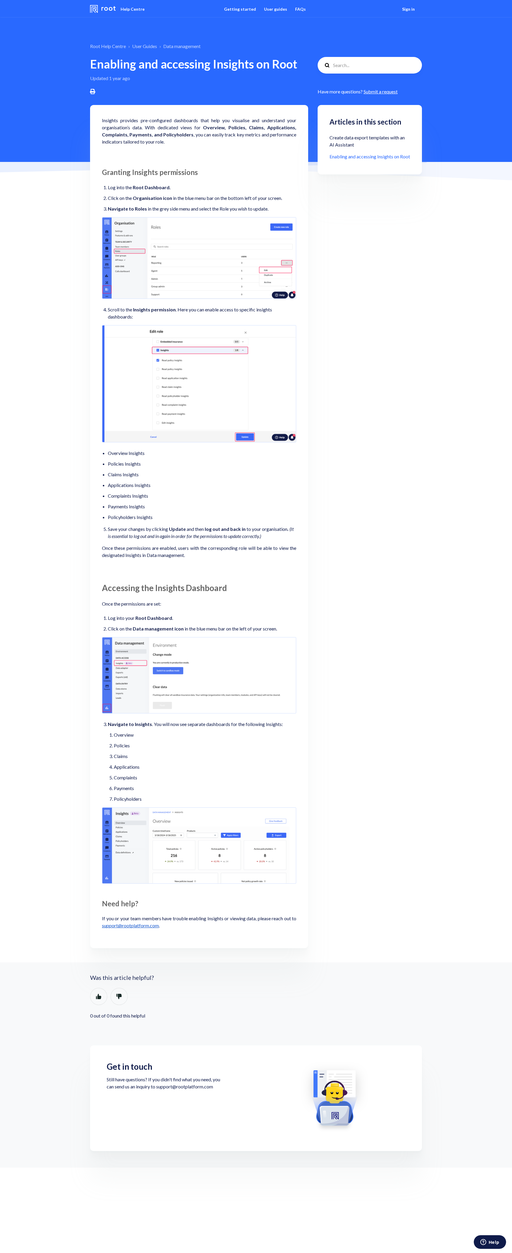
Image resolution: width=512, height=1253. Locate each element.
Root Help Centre (108, 46)
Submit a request (381, 91)
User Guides (144, 46)
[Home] (103, 9)
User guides (275, 9)
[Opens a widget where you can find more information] (489, 1242)
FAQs (300, 9)
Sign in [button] (408, 9)
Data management (182, 46)
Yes (98, 996)
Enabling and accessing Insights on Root (369, 156)
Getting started (240, 9)
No (119, 996)
